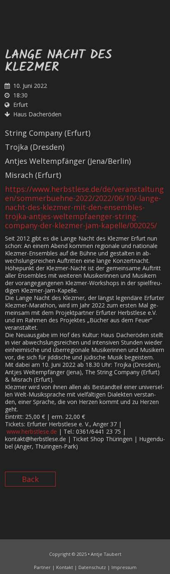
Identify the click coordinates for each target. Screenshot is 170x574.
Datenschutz (92, 567)
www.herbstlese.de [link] (32, 431)
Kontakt (64, 567)
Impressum (124, 567)
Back (30, 479)
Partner (42, 567)
